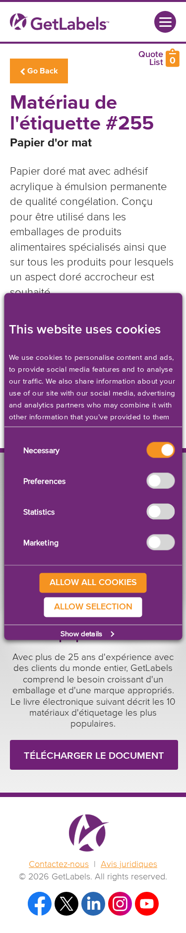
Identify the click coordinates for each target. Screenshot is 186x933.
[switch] (160, 481)
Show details (81, 633)
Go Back (42, 71)
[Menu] (165, 22)
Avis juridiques (129, 864)
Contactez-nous (59, 864)
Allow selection (93, 606)
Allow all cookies (93, 582)
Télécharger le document (94, 756)
